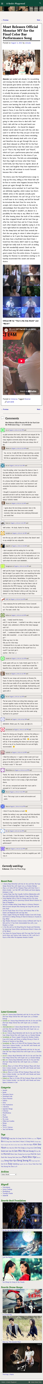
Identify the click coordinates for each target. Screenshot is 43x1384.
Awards (5, 1090)
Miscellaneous (7, 1113)
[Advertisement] (16, 975)
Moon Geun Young (16, 1154)
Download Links (7, 1096)
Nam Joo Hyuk (26, 1154)
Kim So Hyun (28, 1144)
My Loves (5, 1119)
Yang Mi (21, 1164)
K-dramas (14, 399)
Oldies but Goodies (8, 1121)
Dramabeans (6, 1187)
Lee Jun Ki (9, 1151)
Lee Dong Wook (29, 1148)
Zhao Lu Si (14, 1166)
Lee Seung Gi (31, 1151)
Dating (5, 1138)
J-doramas (6, 1107)
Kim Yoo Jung (19, 1148)
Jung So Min (7, 1144)
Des (7, 831)
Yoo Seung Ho (5, 1166)
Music (4, 1115)
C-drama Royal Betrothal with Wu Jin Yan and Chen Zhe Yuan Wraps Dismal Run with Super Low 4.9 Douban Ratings (21, 1016)
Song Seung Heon (36, 1160)
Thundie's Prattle (8, 1193)
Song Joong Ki (24, 1160)
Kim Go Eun (14, 1144)
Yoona (30, 1164)
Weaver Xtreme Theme (36, 1382)
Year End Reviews (8, 1129)
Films (4, 1102)
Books (4, 1092)
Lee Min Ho (19, 1151)
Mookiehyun (6, 1191)
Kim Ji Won (20, 1144)
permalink (10, 402)
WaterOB (5, 1195)
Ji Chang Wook (29, 1141)
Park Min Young (6, 1157)
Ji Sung (36, 1141)
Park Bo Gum (35, 1154)
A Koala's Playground (15, 3)
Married (6, 1154)
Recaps (5, 1123)
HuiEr (7, 599)
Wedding (16, 1164)
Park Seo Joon (17, 1157)
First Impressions (8, 1105)
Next (39, 20)
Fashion (5, 1100)
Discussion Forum (8, 1094)
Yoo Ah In (26, 1164)
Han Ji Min (34, 1138)
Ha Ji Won (28, 1138)
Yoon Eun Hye (37, 1164)
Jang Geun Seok (11, 1141)
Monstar (27, 399)
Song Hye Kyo (10, 1160)
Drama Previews (7, 1098)
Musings (5, 1117)
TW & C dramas (7, 1127)
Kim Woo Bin (10, 1148)
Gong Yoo (21, 1138)
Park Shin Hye (29, 1157)
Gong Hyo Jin (13, 1138)
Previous (4, 20)
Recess (4, 1125)
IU (5, 1141)
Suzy (10, 1163)
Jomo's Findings (7, 1189)
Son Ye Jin (4, 1164)
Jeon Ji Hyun (20, 1141)
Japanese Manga (7, 1109)
